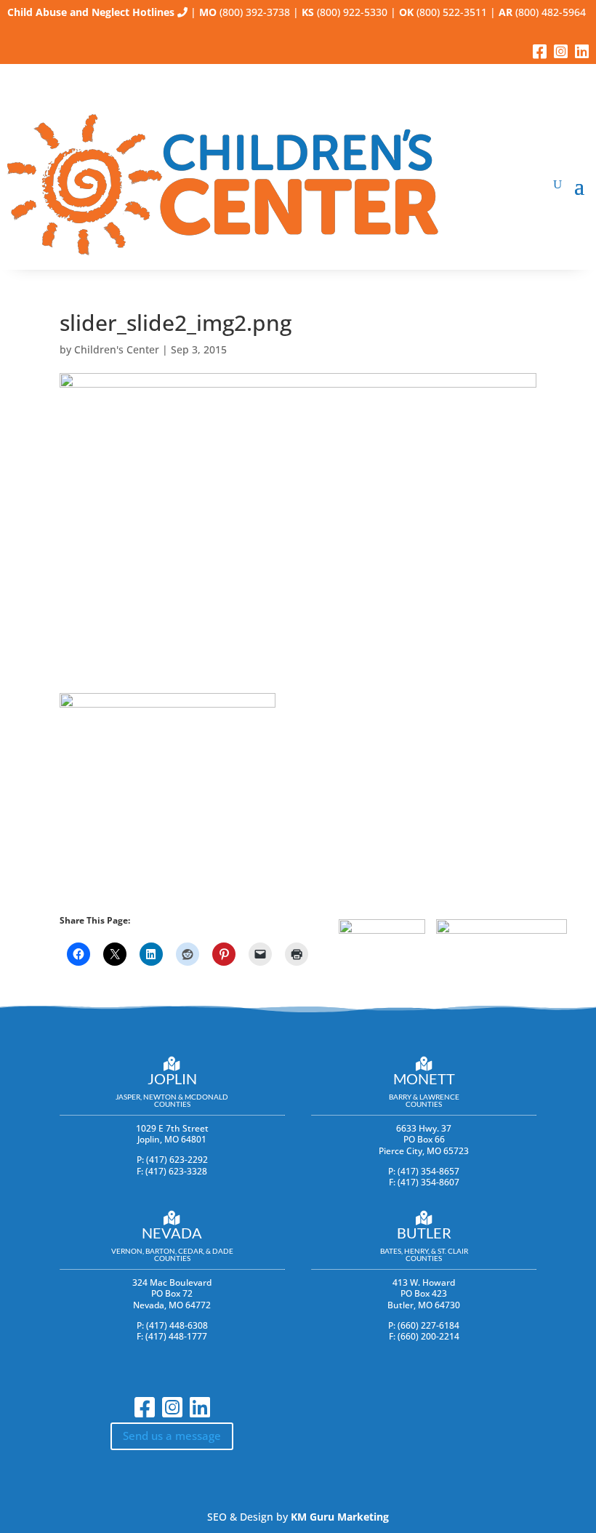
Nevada (172, 1232)
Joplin (172, 1078)
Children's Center (116, 349)
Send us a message (172, 1435)
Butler (424, 1232)
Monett (424, 1078)
